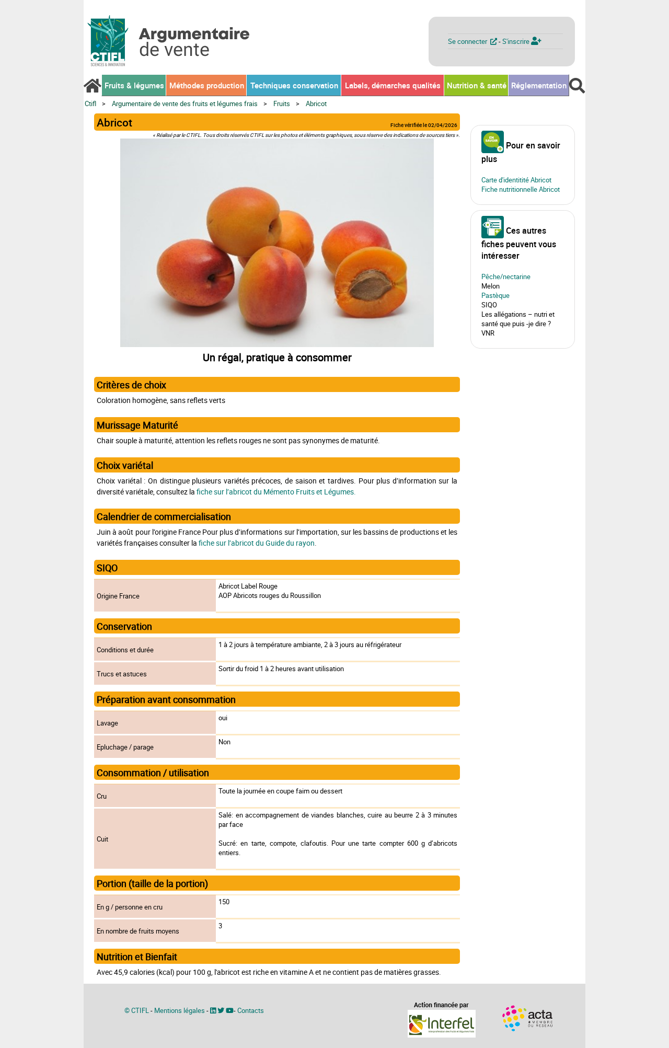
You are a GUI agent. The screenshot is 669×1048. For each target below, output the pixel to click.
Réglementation (539, 85)
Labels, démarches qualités (393, 85)
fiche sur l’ (213, 492)
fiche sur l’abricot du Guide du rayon (257, 543)
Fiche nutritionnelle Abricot (520, 189)
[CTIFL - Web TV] (230, 1010)
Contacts (250, 1010)
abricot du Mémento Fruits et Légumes (291, 492)
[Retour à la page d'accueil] (92, 86)
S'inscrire (516, 41)
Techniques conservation (294, 85)
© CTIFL (136, 1010)
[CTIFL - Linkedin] (213, 1010)
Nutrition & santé (476, 85)
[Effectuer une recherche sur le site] (577, 86)
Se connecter (469, 41)
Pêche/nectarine (505, 276)
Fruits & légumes (134, 85)
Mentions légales (179, 1010)
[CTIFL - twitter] (220, 1010)
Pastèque (495, 295)
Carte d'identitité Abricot (516, 180)
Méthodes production (206, 85)
